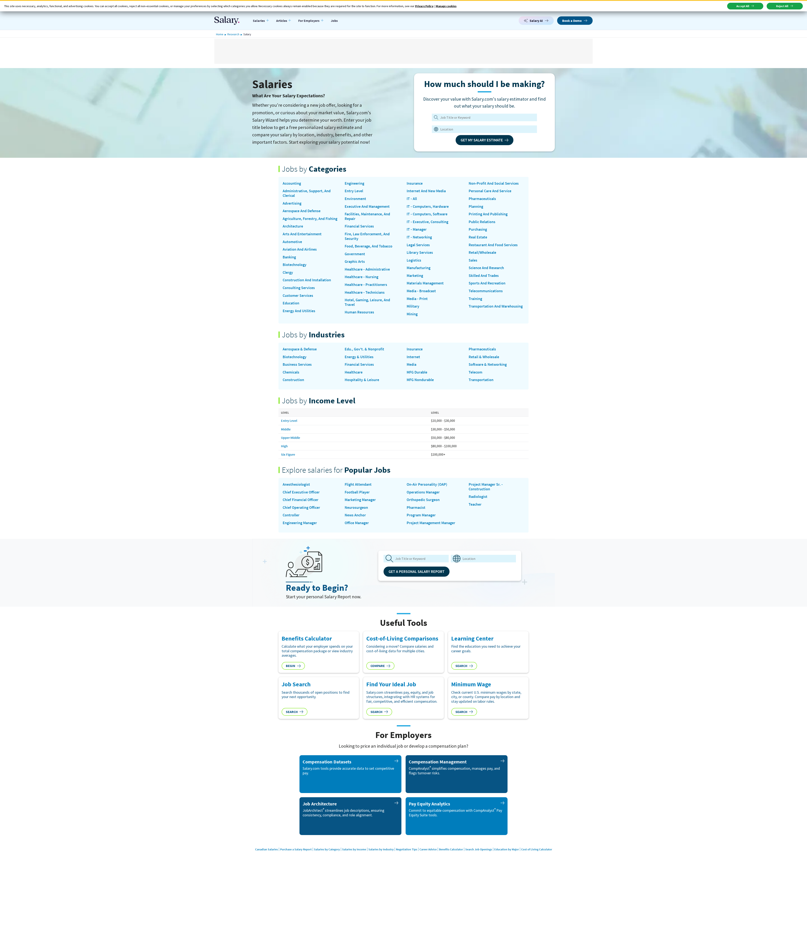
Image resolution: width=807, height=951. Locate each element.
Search (461, 666)
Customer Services (298, 295)
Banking (289, 257)
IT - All (412, 198)
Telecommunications (486, 291)
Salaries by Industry (381, 849)
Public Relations (482, 222)
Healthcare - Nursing (361, 277)
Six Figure (288, 454)
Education (291, 303)
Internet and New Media (426, 191)
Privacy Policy (424, 6)
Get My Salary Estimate (482, 140)
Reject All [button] (782, 6)
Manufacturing (418, 268)
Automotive (292, 241)
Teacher (475, 504)
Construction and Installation (307, 280)
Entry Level (354, 191)
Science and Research (486, 268)
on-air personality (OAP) (427, 484)
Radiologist (478, 496)
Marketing (415, 275)
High (284, 446)
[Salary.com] (226, 20)
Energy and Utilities (299, 311)
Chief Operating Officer (301, 507)
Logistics (414, 260)
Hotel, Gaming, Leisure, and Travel (367, 302)
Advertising (292, 203)
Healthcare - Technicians (365, 292)
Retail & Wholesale (484, 357)
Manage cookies (446, 6)
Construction (293, 380)
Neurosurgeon (356, 507)
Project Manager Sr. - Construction (486, 486)
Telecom (475, 372)
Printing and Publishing (488, 214)
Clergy (288, 272)
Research (233, 34)
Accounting (292, 183)
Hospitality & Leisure (362, 380)
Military (413, 306)
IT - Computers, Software (427, 214)
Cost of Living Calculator (536, 849)
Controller (291, 515)
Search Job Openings (478, 849)
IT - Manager (417, 229)
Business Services (297, 364)
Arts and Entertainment (302, 234)
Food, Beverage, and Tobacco (368, 246)
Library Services (420, 252)
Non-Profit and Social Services (494, 183)
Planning (476, 206)
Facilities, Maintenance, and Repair (367, 216)
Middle (286, 429)
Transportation (481, 380)
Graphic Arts (355, 261)
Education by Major (506, 849)
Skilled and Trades (484, 275)
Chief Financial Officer (300, 499)
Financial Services (359, 226)
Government (355, 254)
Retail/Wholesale (482, 252)
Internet (413, 357)
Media (411, 364)
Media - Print (417, 298)
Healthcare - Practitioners (366, 284)
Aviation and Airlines (300, 249)
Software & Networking (488, 364)
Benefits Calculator (451, 849)
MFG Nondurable (420, 380)
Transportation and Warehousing (496, 306)
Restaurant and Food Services (493, 245)
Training (475, 298)
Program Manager (421, 515)
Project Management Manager (431, 523)
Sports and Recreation (487, 283)
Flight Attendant (358, 484)
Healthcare (354, 372)
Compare (378, 666)
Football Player (357, 492)
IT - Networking (419, 237)
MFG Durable (417, 372)
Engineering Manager (300, 523)
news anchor (355, 515)
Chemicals (291, 372)
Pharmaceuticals (482, 198)
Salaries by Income (354, 849)
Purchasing (478, 229)
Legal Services (418, 245)
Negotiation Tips (406, 849)
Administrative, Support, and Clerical (307, 193)
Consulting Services (299, 287)
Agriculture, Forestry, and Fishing (310, 218)
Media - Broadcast (421, 291)
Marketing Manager (360, 499)
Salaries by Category (327, 849)
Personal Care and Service (490, 191)
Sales (473, 260)
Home (219, 34)
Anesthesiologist (296, 484)
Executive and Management (367, 206)
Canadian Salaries (266, 849)
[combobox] (481, 129)
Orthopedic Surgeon (423, 499)
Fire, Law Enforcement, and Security (367, 236)
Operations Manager (423, 492)
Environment (355, 198)
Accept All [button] (742, 6)
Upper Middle (290, 437)
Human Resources (359, 312)
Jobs (334, 20)
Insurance (415, 183)
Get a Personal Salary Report (416, 571)
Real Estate (478, 237)
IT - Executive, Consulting (427, 222)
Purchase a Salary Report (296, 849)
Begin (290, 666)
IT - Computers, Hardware (428, 206)
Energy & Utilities (359, 357)
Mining (412, 314)
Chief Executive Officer (301, 492)
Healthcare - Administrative (367, 269)
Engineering (354, 183)
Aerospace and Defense (301, 211)
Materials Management (425, 283)
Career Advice (428, 849)
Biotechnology (294, 264)
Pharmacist (416, 507)
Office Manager (357, 523)
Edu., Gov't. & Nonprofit (364, 349)
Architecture (293, 226)
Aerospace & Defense (300, 349)
